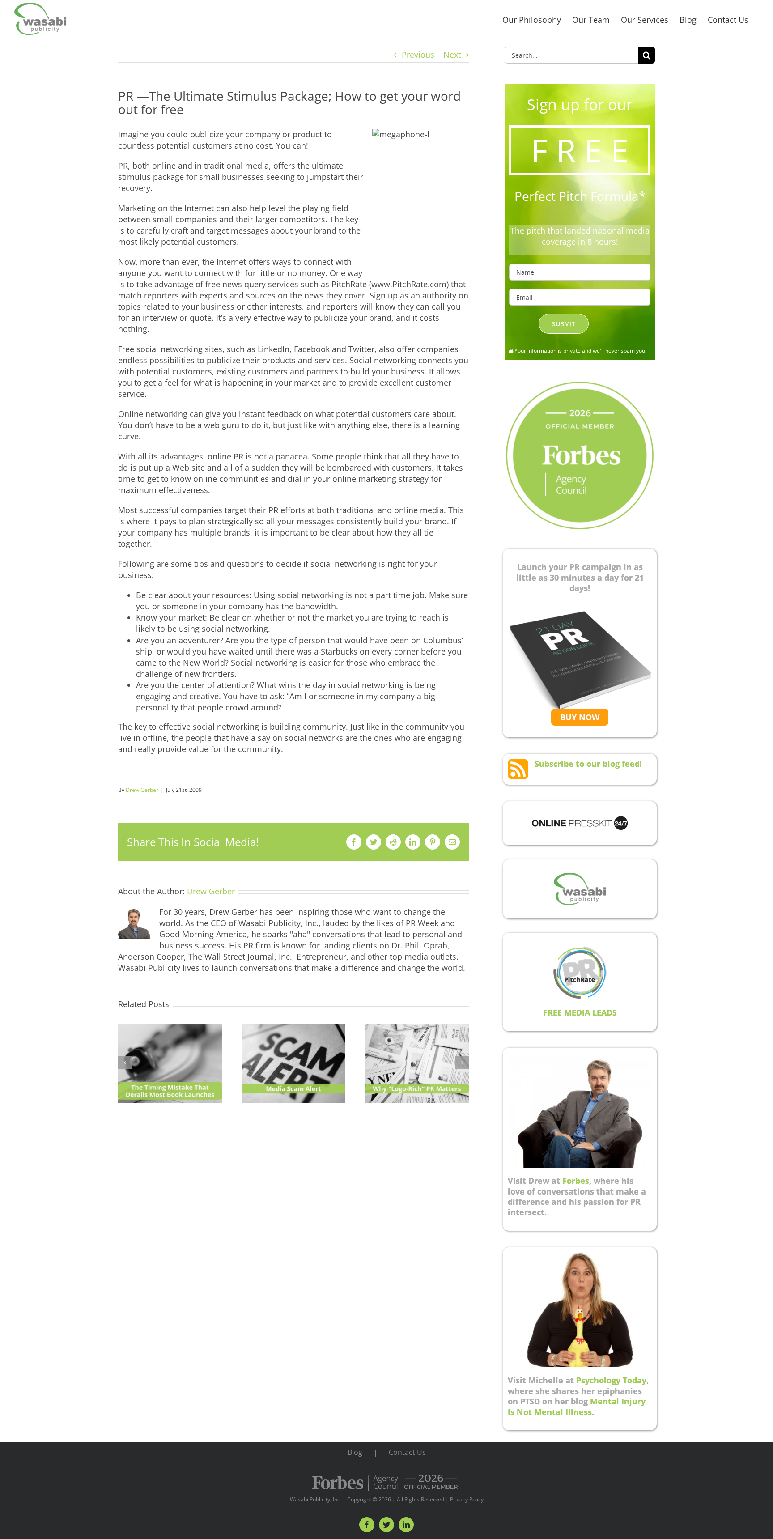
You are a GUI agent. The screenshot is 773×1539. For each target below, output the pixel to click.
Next (452, 54)
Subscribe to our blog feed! (588, 763)
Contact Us (407, 1452)
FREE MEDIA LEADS (580, 1012)
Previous (418, 54)
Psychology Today (611, 1380)
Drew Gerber (142, 790)
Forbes (575, 1180)
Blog (355, 1452)
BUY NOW (579, 717)
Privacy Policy (467, 1499)
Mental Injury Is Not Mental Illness (577, 1406)
